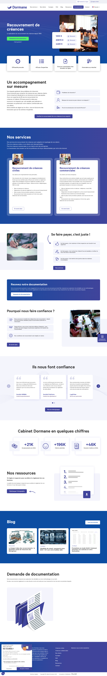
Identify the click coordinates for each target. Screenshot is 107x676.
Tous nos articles (92, 522)
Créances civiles (59, 648)
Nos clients (43, 7)
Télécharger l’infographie (17, 491)
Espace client (95, 1)
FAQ (57, 7)
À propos (50, 7)
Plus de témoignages (53, 409)
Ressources (69, 7)
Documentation (78, 7)
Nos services (33, 7)
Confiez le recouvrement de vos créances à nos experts (53, 116)
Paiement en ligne (83, 1)
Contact (87, 7)
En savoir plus (18, 209)
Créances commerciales (61, 650)
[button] (52, 402)
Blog (62, 7)
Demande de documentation (17, 39)
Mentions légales (34, 674)
